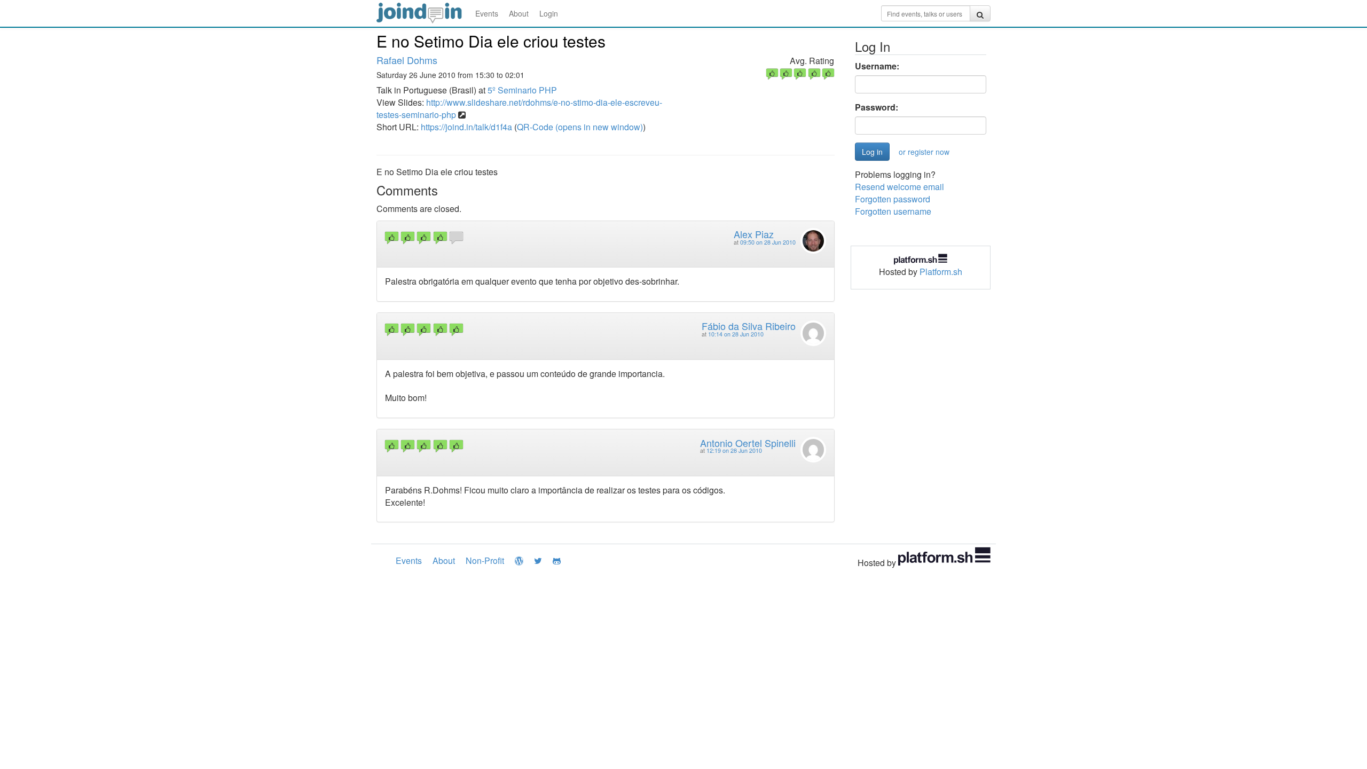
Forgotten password (892, 199)
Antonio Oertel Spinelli (748, 443)
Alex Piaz (754, 234)
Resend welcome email (899, 187)
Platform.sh (941, 271)
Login (548, 13)
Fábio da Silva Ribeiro (749, 326)
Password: (876, 107)
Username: (877, 66)
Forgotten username (893, 211)
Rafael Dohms (406, 60)
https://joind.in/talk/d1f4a (466, 127)
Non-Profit (485, 560)
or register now (924, 151)
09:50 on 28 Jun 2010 (768, 242)
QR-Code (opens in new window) (580, 127)
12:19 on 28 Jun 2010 (734, 450)
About (519, 13)
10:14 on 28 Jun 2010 (736, 334)
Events (486, 13)
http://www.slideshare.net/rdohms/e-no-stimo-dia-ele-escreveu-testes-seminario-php (519, 108)
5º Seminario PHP (522, 90)
